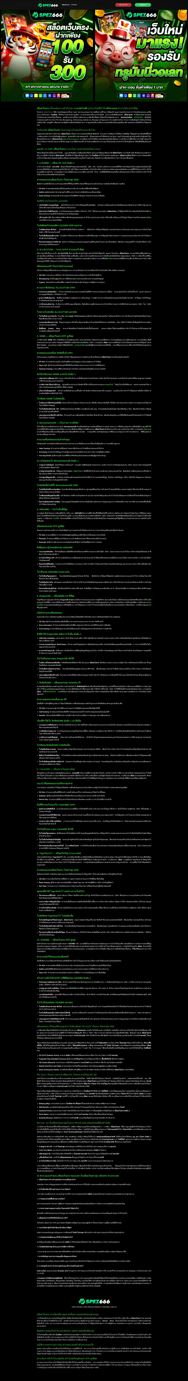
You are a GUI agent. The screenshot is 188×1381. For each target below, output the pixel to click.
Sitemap (74, 5)
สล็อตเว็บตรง (66, 5)
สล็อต (67, 316)
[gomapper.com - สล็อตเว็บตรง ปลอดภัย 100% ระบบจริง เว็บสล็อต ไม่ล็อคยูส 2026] (48, 5)
